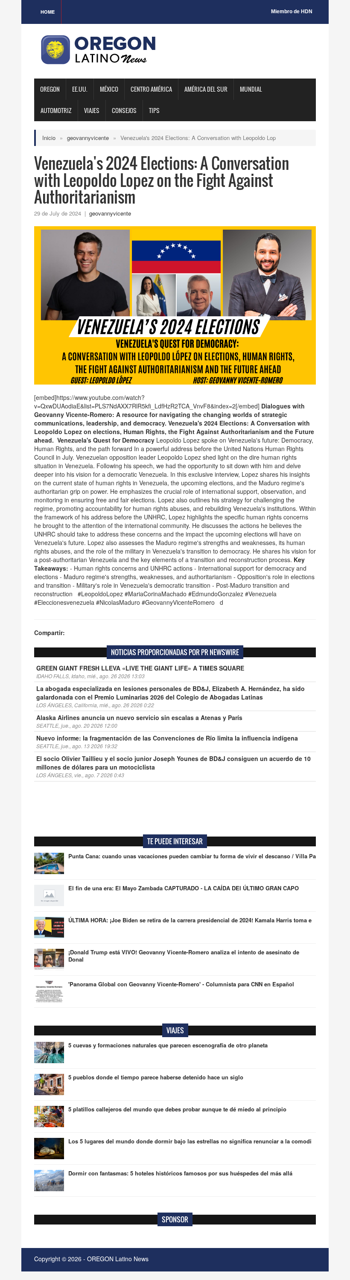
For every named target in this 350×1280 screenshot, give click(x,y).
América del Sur (206, 89)
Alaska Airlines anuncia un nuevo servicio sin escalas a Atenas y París (139, 717)
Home (48, 12)
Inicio (48, 138)
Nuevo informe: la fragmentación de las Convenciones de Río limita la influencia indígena (167, 738)
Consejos (124, 110)
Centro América (151, 89)
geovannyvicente (88, 138)
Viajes (91, 110)
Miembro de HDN (291, 12)
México (109, 89)
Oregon (50, 89)
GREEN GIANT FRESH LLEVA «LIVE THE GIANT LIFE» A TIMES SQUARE (140, 668)
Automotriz (56, 110)
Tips (154, 110)
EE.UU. (80, 89)
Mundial (251, 89)
